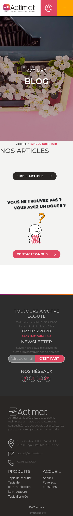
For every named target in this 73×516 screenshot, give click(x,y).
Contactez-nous (32, 254)
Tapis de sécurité (20, 478)
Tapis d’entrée (18, 496)
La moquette (17, 492)
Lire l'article (30, 176)
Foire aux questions (50, 485)
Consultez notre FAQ (36, 335)
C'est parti (49, 359)
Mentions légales (37, 513)
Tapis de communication (19, 485)
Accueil (21, 143)
